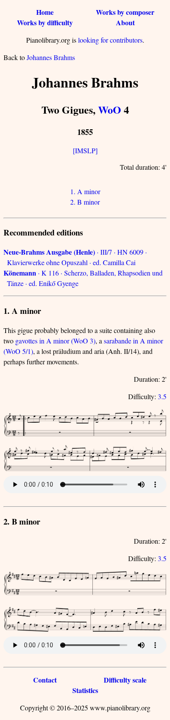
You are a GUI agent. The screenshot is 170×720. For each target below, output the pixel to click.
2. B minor (85, 201)
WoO (109, 109)
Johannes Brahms (51, 57)
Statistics (85, 690)
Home (45, 12)
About (125, 22)
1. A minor (85, 191)
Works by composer (125, 12)
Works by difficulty (45, 22)
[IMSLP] (85, 150)
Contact (45, 680)
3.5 (162, 396)
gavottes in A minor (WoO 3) (55, 340)
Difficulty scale (125, 680)
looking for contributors (110, 39)
